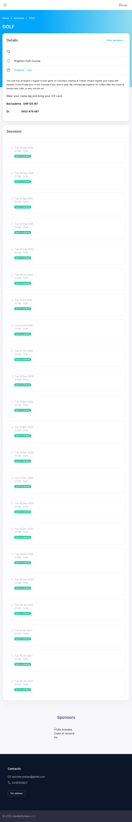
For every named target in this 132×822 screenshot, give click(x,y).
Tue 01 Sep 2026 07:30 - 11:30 (24, 149)
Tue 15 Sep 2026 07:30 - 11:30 (24, 200)
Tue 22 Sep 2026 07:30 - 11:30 (24, 226)
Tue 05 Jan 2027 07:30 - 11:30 (24, 607)
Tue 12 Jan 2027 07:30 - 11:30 (23, 632)
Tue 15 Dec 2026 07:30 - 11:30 (24, 530)
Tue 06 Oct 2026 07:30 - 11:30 (24, 276)
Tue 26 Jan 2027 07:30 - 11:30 (24, 683)
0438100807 (20, 782)
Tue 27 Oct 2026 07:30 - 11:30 (24, 353)
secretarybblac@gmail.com (28, 776)
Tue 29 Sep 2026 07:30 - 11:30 (24, 251)
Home (5, 18)
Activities (19, 18)
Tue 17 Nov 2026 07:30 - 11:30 (24, 429)
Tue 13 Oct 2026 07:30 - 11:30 (23, 302)
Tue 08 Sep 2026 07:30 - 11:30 (24, 175)
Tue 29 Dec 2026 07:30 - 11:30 (24, 581)
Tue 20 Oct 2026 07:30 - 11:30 (24, 327)
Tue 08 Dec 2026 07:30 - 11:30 (24, 505)
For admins (16, 793)
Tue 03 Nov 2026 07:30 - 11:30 (24, 378)
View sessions (114, 40)
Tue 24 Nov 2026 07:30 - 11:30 (24, 454)
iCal (29, 70)
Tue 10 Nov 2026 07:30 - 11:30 (24, 403)
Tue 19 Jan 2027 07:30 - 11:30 (24, 657)
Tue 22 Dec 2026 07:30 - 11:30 (24, 556)
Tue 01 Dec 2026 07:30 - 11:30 (24, 480)
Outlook (19, 70)
